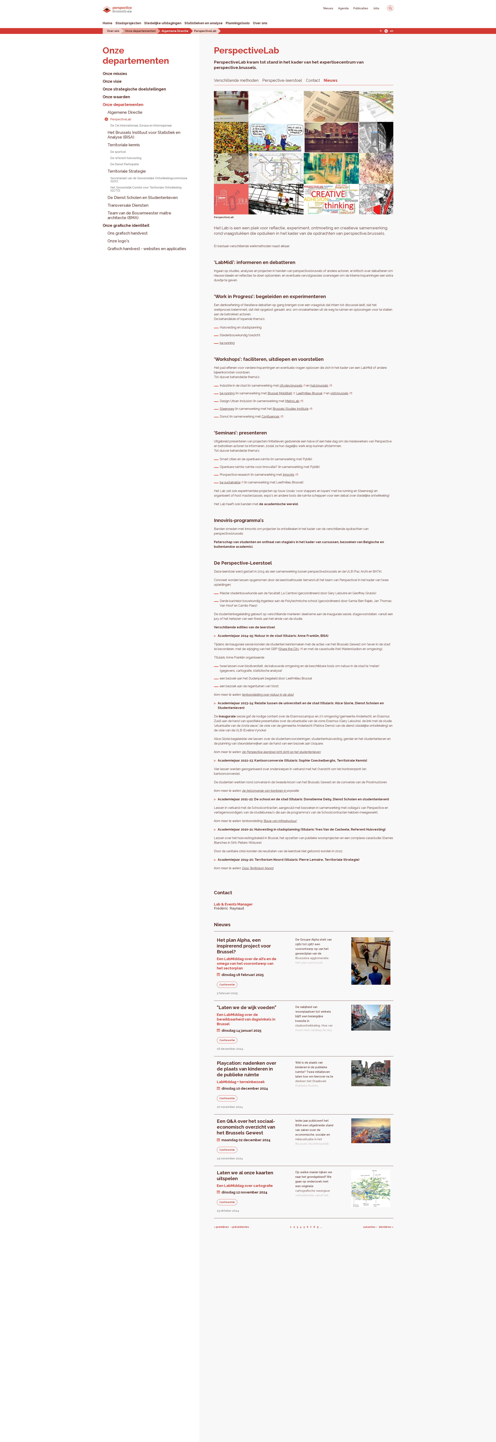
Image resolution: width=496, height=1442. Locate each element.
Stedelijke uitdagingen (162, 23)
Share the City (289, 649)
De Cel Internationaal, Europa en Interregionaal (141, 125)
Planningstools (238, 23)
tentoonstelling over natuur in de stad (268, 694)
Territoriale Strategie (127, 171)
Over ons (260, 23)
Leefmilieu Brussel (309, 393)
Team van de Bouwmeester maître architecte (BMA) (139, 215)
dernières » (386, 1227)
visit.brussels (339, 393)
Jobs (376, 8)
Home (107, 23)
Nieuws (328, 8)
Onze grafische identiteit (126, 225)
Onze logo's (118, 241)
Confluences (270, 416)
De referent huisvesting (125, 158)
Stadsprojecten (128, 23)
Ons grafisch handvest (128, 233)
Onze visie (112, 81)
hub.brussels (319, 385)
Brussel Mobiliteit (280, 393)
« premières (221, 1227)
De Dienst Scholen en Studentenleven (143, 197)
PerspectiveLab (205, 30)
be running (227, 343)
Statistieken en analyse (203, 23)
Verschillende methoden (236, 80)
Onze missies (115, 73)
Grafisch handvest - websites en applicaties (147, 248)
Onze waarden (116, 97)
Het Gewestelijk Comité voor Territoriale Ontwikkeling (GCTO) (146, 189)
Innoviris (288, 474)
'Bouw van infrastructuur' (280, 821)
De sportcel (118, 151)
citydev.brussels (291, 385)
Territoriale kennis (124, 145)
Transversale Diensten (128, 205)
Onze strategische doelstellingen (134, 89)
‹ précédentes (240, 1227)
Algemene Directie (175, 30)
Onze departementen (140, 30)
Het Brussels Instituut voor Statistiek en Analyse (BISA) (144, 134)
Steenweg (227, 409)
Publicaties (360, 8)
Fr (381, 31)
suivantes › (370, 1227)
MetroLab (292, 401)
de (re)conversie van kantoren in (264, 791)
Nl (386, 31)
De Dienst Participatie (124, 164)
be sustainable (230, 482)
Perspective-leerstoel (282, 80)
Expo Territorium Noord (258, 868)
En (391, 31)
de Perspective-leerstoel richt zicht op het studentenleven (281, 752)
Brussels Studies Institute (290, 409)
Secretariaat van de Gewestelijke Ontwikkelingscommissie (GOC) (148, 180)
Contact (313, 80)
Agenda (343, 8)
